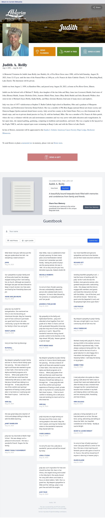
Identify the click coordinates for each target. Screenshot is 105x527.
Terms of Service (58, 508)
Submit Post (93, 240)
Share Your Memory (91, 207)
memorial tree (27, 143)
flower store (58, 143)
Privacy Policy (47, 508)
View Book (54, 188)
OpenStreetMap (54, 512)
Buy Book (65, 188)
